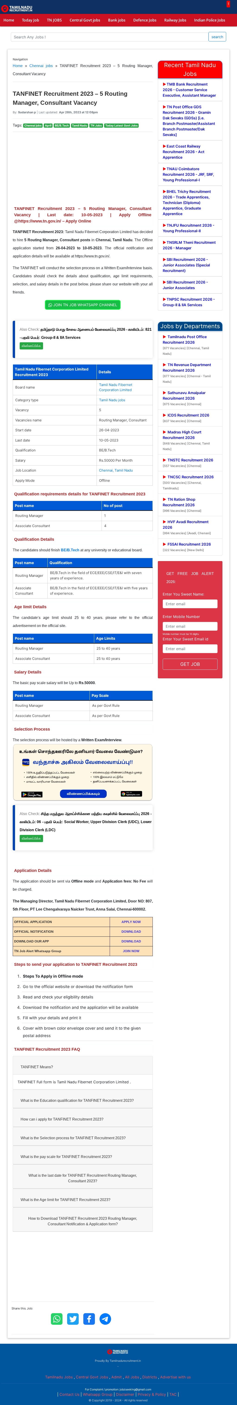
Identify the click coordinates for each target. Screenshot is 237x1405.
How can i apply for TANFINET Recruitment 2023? (62, 1119)
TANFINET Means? (37, 1067)
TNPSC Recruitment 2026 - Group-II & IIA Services (189, 302)
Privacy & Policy (152, 1394)
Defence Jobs (144, 20)
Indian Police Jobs (209, 20)
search (217, 36)
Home (8, 20)
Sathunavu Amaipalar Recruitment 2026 (184, 398)
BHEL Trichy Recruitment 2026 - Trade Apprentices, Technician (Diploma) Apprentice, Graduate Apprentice (187, 202)
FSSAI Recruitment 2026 (187, 547)
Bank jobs (116, 20)
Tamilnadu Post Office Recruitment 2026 (186, 344)
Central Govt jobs (85, 20)
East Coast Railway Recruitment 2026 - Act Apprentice (183, 152)
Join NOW (131, 951)
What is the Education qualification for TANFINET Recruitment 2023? (77, 1100)
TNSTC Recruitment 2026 (188, 463)
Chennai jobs (41, 66)
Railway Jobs (175, 20)
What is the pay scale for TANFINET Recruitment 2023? (66, 1157)
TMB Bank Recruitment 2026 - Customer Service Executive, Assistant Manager (189, 90)
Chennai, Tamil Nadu (116, 470)
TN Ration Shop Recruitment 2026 (182, 505)
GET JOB (190, 664)
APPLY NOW (131, 922)
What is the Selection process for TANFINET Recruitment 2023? (73, 1138)
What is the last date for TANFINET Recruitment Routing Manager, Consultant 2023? (82, 1178)
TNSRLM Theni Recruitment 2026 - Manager (189, 245)
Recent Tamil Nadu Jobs (190, 69)
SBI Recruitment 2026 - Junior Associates (185, 285)
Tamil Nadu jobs (112, 400)
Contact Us (69, 1394)
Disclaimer (125, 1394)
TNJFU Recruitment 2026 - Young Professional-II (188, 228)
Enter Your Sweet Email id (185, 639)
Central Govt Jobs (92, 1377)
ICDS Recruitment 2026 (186, 418)
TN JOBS (54, 20)
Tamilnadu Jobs (59, 1377)
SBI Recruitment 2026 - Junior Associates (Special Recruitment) (186, 265)
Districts (149, 1377)
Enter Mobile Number (181, 616)
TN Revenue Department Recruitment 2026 (187, 372)
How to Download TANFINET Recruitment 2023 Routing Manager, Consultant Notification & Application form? (82, 1221)
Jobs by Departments (190, 326)
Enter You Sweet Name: (183, 594)
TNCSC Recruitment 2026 (188, 482)
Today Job (30, 20)
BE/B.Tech (70, 550)
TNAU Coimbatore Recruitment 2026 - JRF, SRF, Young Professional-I (188, 174)
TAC (173, 1394)
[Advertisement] (83, 168)
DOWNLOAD (131, 931)
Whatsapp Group (97, 1394)
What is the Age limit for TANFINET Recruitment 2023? (65, 1200)
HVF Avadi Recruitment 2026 (187, 527)
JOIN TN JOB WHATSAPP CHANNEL (84, 305)
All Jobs (132, 1377)
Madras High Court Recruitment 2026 (186, 440)
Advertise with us (175, 1377)
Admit (116, 1377)
